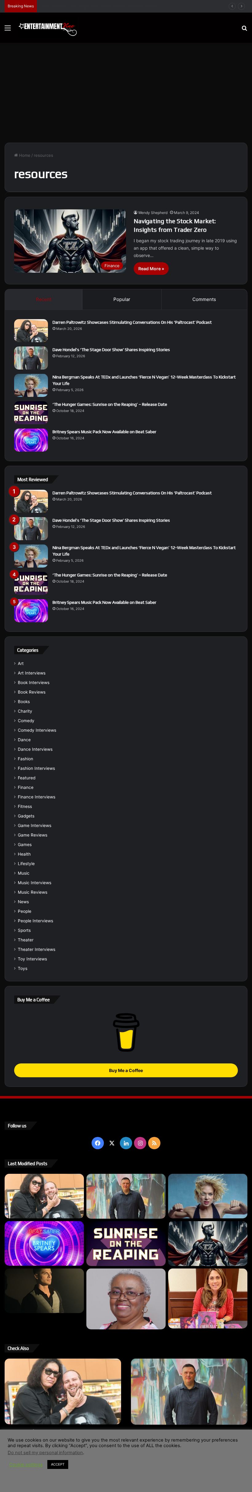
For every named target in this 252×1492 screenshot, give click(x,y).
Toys (22, 968)
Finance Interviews (36, 796)
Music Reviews (32, 892)
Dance (24, 739)
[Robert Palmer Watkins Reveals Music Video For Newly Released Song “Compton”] (44, 1290)
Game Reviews (32, 835)
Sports (24, 930)
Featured (26, 777)
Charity (25, 711)
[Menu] (8, 30)
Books (24, 701)
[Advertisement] (126, 95)
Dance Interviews (35, 749)
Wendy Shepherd (152, 212)
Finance (25, 787)
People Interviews (35, 920)
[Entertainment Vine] (47, 27)
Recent (43, 299)
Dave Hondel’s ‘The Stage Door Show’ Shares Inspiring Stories (111, 349)
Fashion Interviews (36, 768)
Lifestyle (26, 863)
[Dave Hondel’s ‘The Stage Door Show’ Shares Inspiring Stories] (31, 358)
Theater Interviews (36, 949)
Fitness (25, 806)
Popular (121, 299)
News (23, 901)
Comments (204, 299)
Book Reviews (31, 692)
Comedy (26, 720)
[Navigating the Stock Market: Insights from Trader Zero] (207, 1243)
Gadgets (26, 815)
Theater (25, 939)
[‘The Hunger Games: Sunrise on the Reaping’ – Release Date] (31, 412)
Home (24, 155)
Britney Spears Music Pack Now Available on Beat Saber (104, 431)
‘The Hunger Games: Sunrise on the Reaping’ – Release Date (110, 404)
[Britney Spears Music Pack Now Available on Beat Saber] (31, 440)
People (24, 911)
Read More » (151, 268)
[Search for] (244, 30)
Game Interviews (34, 825)
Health (24, 854)
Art (21, 663)
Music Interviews (34, 882)
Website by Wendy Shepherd (132, 1480)
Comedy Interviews (37, 730)
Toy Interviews (32, 958)
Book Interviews (33, 682)
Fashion (25, 758)
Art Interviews (31, 673)
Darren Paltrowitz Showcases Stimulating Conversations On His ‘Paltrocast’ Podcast (132, 322)
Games (25, 844)
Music (24, 873)
